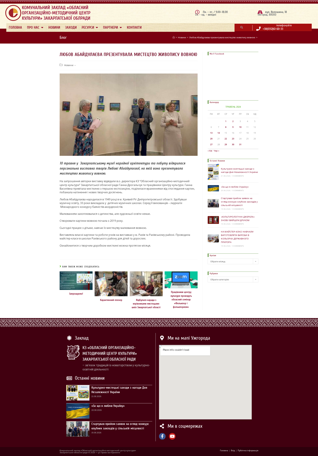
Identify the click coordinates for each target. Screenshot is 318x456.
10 (240, 127)
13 (211, 132)
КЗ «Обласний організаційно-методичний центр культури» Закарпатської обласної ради (109, 353)
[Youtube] (172, 436)
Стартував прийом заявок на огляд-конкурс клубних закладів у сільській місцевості (239, 202)
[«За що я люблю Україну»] (213, 188)
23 (233, 138)
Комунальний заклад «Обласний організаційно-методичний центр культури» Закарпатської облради (56, 13)
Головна (15, 27)
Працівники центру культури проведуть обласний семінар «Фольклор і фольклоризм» (181, 299)
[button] (241, 27)
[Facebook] (162, 436)
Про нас (33, 27)
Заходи (71, 27)
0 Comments (238, 176)
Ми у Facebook (217, 53)
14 (218, 132)
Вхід (233, 450)
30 (233, 144)
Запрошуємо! (76, 293)
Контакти (134, 27)
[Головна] (174, 37)
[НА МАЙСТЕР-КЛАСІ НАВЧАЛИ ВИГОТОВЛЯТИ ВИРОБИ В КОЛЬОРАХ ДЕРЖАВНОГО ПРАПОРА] (213, 238)
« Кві (210, 150)
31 (240, 144)
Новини (54, 27)
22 (226, 138)
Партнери (110, 27)
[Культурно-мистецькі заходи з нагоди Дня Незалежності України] (213, 172)
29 (226, 144)
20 (211, 138)
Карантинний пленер (111, 300)
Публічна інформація (248, 450)
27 (211, 144)
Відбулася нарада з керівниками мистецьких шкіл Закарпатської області (146, 304)
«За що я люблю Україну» (235, 186)
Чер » (216, 150)
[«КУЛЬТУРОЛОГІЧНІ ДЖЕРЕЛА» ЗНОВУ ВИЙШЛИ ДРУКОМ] (213, 220)
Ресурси (88, 27)
